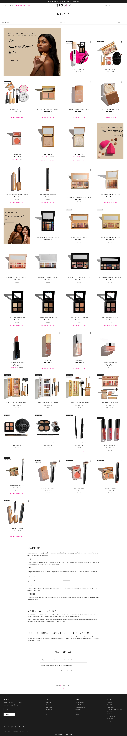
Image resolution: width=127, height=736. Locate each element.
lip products (41, 588)
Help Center (110, 702)
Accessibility (110, 704)
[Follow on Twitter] (8, 727)
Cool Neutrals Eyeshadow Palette (48, 277)
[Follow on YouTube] (19, 727)
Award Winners (49, 709)
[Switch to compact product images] (8, 22)
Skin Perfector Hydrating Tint (79, 109)
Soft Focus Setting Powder (110, 109)
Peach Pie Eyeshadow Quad (79, 317)
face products (53, 562)
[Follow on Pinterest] (15, 727)
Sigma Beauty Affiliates (80, 704)
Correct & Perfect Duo (17, 485)
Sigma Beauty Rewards (80, 707)
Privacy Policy (110, 718)
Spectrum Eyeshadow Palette (110, 194)
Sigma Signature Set (16, 109)
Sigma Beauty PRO (79, 702)
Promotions (77, 709)
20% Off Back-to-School (63, 1)
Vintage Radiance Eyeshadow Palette (79, 197)
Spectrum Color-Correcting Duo (48, 109)
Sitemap (109, 721)
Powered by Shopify (22, 731)
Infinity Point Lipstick (17, 362)
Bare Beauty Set (17, 443)
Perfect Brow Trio (48, 443)
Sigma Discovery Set (79, 69)
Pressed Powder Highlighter (79, 152)
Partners (77, 714)
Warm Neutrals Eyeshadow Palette (79, 277)
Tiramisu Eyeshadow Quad (16, 317)
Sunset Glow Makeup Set (110, 403)
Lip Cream (48, 360)
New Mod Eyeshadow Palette (79, 237)
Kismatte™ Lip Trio (110, 445)
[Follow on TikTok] (23, 727)
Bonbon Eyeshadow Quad (110, 317)
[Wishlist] (119, 5)
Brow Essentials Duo (79, 443)
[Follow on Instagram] (12, 727)
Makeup (14, 10)
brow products (66, 580)
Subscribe (9, 714)
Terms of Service (111, 716)
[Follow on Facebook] (4, 727)
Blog (47, 714)
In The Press (49, 712)
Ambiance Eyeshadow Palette (110, 237)
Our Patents (49, 707)
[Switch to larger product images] (3, 22)
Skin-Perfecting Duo (48, 488)
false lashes (55, 597)
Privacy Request (110, 707)
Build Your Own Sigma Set (24, 5)
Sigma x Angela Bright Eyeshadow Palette (110, 277)
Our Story (48, 702)
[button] (63, 734)
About (12, 5)
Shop (5, 5)
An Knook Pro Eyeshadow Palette (48, 237)
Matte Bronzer (48, 152)
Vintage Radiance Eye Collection (16, 403)
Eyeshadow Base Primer (48, 194)
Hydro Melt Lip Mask (110, 362)
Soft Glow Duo (79, 488)
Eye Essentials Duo (17, 528)
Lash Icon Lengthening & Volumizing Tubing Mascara (17, 195)
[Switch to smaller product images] (5, 22)
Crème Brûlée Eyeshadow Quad (48, 317)
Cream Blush (17, 154)
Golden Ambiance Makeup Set (79, 403)
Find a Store (77, 712)
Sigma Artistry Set (110, 69)
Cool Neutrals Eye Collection (48, 403)
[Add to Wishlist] (90, 42)
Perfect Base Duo (110, 488)
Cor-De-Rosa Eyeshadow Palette (16, 277)
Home (5, 10)
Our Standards (49, 704)
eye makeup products (50, 571)
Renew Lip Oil (79, 360)
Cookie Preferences (111, 713)
